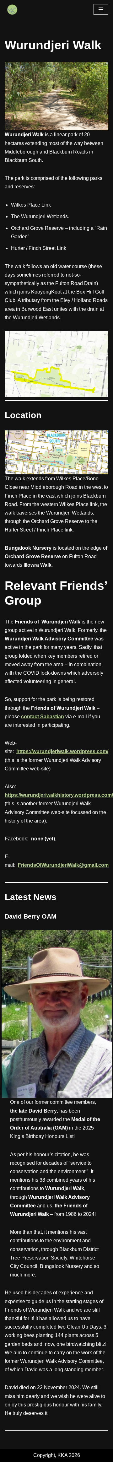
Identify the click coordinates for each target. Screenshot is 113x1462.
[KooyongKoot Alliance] (12, 9)
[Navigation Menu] (101, 9)
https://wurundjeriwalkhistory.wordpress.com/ (59, 795)
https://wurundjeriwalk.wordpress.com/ (62, 751)
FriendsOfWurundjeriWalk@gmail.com (63, 865)
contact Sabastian (42, 716)
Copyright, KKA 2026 (56, 1455)
